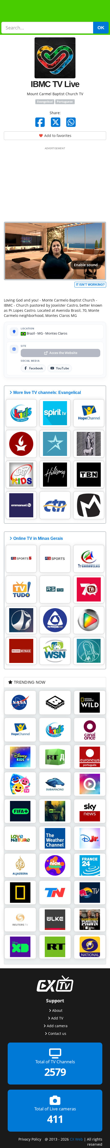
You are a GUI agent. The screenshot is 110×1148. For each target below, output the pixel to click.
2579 (55, 1072)
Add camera (57, 1025)
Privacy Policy (29, 1138)
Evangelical (45, 101)
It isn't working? (90, 284)
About (57, 1010)
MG (40, 333)
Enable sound (86, 264)
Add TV (57, 1017)
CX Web (76, 1138)
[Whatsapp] (71, 122)
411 (55, 1119)
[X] (55, 122)
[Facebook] (40, 122)
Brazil (30, 333)
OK (100, 27)
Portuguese (65, 101)
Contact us (57, 1033)
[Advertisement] (55, 183)
